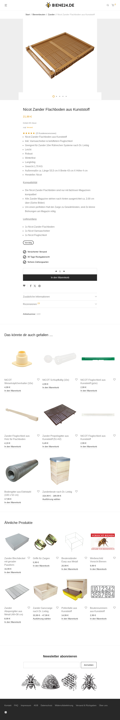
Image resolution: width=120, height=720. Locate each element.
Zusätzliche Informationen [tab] (36, 296)
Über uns (103, 705)
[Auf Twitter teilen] (35, 286)
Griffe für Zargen (41, 558)
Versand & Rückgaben (86, 705)
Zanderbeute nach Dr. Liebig (57, 492)
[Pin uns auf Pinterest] (39, 286)
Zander (51, 14)
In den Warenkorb (60, 277)
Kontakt (7, 705)
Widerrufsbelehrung (64, 705)
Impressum (26, 705)
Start (27, 14)
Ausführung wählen (51, 499)
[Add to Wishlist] (25, 285)
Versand (30, 127)
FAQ (16, 705)
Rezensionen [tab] (31, 303)
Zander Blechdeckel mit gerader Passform (14, 561)
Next (115, 55)
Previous (5, 55)
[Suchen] (108, 5)
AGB (36, 705)
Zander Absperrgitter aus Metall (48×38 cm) (13, 611)
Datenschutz (46, 705)
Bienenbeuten (38, 14)
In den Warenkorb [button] (12, 390)
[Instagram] (5, 712)
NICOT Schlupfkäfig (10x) (55, 380)
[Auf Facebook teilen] (30, 286)
